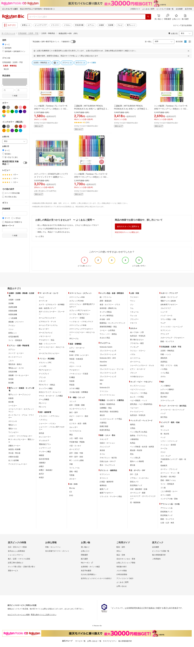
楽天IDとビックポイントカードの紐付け (96, 578)
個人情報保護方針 (159, 555)
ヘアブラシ (43, 420)
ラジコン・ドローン (137, 351)
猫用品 (132, 425)
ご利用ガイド (135, 9)
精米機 (10, 402)
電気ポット (12, 425)
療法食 (132, 465)
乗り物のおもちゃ (137, 340)
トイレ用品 (164, 373)
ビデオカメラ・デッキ (47, 322)
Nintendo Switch (106, 347)
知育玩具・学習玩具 (137, 336)
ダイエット (104, 478)
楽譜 (71, 420)
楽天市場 (188, 9)
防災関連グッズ (136, 485)
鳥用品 (132, 443)
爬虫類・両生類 (136, 450)
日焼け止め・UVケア (108, 461)
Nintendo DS (105, 388)
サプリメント (105, 474)
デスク (163, 452)
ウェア (163, 323)
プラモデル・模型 (137, 343)
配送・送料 (120, 547)
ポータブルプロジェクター (49, 353)
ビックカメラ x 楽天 (10, 9)
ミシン (10, 329)
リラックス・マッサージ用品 (111, 496)
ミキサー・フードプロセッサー (20, 436)
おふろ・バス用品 (137, 397)
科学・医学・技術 (76, 457)
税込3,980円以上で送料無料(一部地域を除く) (37, 9)
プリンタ (42, 377)
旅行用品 (163, 417)
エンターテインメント (77, 409)
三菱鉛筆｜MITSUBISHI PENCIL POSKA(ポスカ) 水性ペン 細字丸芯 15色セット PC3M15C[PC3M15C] (91, 109)
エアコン (91, 25)
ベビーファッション (137, 389)
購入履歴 (84, 559)
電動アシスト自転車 (168, 301)
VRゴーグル (74, 339)
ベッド (163, 437)
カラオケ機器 (74, 388)
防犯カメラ (134, 482)
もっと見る (39, 236)
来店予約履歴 (86, 571)
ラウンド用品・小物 (168, 319)
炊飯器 (10, 398)
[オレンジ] (4, 111)
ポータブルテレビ (46, 333)
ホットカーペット (15, 357)
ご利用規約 (156, 559)
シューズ (163, 312)
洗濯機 (110, 25)
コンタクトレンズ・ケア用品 (111, 419)
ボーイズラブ (74, 449)
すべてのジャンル (8, 33)
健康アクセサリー (106, 493)
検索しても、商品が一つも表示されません (53, 232)
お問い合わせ (121, 586)
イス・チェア (165, 456)
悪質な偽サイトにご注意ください (43, 615)
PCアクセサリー (45, 370)
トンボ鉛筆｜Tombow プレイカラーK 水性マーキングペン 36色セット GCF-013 (171, 109)
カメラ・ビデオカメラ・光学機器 (51, 305)
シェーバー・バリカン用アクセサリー (51, 428)
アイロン (11, 326)
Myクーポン (85, 563)
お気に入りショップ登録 (125, 563)
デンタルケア (44, 441)
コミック (72, 401)
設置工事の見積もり (15, 563)
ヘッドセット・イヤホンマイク (81, 322)
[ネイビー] (20, 111)
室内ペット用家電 (137, 461)
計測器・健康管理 (106, 482)
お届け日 (5, 146)
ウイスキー (134, 297)
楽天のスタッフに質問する (128, 226)
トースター (12, 406)
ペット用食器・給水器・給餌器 (142, 447)
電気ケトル (12, 429)
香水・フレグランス (107, 465)
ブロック (133, 373)
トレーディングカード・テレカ (142, 365)
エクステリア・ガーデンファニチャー (143, 497)
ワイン (132, 301)
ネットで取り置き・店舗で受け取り (21, 567)
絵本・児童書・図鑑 (77, 405)
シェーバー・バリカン (47, 424)
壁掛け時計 (164, 393)
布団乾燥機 (12, 314)
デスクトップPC (45, 363)
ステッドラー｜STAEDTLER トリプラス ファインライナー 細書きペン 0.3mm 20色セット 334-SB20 (51, 177)
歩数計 (41, 466)
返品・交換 (120, 555)
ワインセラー (13, 432)
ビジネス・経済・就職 (77, 424)
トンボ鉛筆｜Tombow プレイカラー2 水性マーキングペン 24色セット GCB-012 (91, 177)
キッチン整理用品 (106, 316)
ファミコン (104, 391)
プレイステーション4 (108, 354)
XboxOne (103, 362)
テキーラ (133, 323)
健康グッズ (104, 489)
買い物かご (85, 547)
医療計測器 (104, 426)
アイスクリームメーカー (17, 464)
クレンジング (105, 447)
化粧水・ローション (107, 443)
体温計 (41, 477)
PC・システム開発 (76, 460)
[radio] (3, 44)
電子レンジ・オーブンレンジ (19, 395)
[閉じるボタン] (189, 51)
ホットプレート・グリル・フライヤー (21, 416)
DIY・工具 (134, 474)
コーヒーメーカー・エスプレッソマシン (21, 410)
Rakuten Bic (13, 16)
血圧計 (41, 474)
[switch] (25, 163)
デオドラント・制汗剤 (108, 458)
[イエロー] (8, 111)
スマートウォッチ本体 (77, 325)
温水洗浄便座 (44, 459)
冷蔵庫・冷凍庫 (14, 300)
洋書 (71, 464)
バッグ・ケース (166, 316)
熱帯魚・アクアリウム (138, 436)
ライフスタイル (75, 431)
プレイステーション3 (108, 373)
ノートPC (42, 366)
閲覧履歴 (84, 555)
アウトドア (164, 334)
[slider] (2, 85)
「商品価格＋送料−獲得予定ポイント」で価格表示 (50, 42)
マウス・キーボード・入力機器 (51, 396)
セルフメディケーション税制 (19, 615)
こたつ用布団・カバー (169, 491)
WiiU (101, 380)
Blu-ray (72, 488)
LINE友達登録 (121, 574)
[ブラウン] (16, 107)
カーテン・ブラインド (169, 469)
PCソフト (42, 407)
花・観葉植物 (135, 502)
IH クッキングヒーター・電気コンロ (21, 440)
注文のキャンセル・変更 (125, 559)
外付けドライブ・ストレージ (50, 392)
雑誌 (71, 435)
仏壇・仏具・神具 (167, 523)
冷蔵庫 (101, 25)
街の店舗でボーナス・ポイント (57, 551)
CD (70, 492)
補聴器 (41, 455)
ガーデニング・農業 (137, 493)
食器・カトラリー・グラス (110, 305)
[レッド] (24, 107)
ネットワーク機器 (46, 388)
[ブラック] (4, 107)
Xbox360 (103, 365)
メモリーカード (45, 336)
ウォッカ (133, 316)
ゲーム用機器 (44, 400)
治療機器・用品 (106, 408)
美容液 (102, 450)
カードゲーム (135, 358)
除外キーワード (8, 226)
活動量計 (42, 463)
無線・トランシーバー (47, 344)
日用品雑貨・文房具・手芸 (28, 33)
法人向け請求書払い (88, 574)
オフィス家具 (165, 495)
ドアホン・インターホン (139, 478)
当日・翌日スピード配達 (17, 547)
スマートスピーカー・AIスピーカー (51, 348)
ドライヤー (55, 25)
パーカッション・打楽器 (78, 374)
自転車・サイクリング (169, 297)
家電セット (26, 25)
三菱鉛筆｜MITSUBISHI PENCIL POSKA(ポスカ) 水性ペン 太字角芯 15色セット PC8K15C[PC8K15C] (131, 109)
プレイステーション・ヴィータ (112, 369)
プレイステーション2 (108, 377)
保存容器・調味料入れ (108, 308)
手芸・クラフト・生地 (169, 365)
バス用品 (163, 369)
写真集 (71, 475)
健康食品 (103, 485)
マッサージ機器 (45, 452)
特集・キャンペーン (53, 547)
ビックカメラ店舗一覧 (165, 9)
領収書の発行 (121, 567)
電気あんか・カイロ (16, 368)
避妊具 (102, 415)
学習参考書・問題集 (77, 442)
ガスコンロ (12, 421)
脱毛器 (41, 433)
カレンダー (73, 427)
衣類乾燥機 (12, 311)
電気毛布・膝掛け (15, 364)
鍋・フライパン (106, 297)
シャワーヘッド (45, 448)
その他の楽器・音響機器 (78, 392)
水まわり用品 (105, 338)
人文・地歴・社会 (76, 438)
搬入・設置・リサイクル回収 (19, 559)
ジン (131, 305)
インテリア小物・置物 (169, 499)
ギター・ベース (75, 366)
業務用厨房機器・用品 (108, 327)
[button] (6, 81)
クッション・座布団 (168, 445)
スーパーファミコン (107, 395)
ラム (131, 308)
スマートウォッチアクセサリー (81, 329)
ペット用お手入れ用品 (138, 432)
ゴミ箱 (163, 488)
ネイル (102, 454)
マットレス (164, 430)
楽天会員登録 (187, 25)
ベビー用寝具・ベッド (138, 401)
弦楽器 (71, 381)
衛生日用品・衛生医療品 (109, 412)
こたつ (10, 361)
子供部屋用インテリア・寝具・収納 (173, 460)
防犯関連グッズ (166, 512)
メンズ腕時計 (165, 386)
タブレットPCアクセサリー (79, 311)
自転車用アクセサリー (169, 305)
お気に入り (85, 551)
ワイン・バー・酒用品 (108, 334)
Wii (101, 384)
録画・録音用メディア (47, 308)
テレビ (120, 25)
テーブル (163, 449)
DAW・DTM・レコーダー (79, 355)
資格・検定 (73, 472)
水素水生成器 (13, 457)
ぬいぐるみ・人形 (137, 332)
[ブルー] (16, 111)
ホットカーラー (45, 437)
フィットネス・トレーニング (171, 327)
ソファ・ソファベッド (169, 441)
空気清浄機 (79, 25)
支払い (119, 551)
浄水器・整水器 (14, 453)
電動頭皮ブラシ (45, 444)
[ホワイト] (12, 107)
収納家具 (163, 466)
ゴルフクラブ (165, 308)
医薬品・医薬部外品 (107, 404)
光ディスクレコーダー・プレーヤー (51, 313)
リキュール (134, 312)
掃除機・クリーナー (16, 322)
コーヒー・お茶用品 (107, 330)
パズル (132, 354)
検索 (15, 96)
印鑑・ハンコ (165, 354)
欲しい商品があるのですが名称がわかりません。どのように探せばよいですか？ (68, 225)
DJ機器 (72, 377)
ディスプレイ (44, 374)
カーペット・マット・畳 (169, 473)
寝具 (162, 426)
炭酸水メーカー (14, 446)
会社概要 (179, 9)
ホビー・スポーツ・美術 (78, 416)
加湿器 (10, 379)
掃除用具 (163, 358)
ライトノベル (74, 468)
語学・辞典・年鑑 (76, 453)
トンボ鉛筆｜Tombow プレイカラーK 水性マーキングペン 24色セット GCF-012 (51, 109)
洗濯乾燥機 (12, 307)
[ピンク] (20, 107)
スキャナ (42, 381)
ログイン (176, 25)
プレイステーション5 (108, 351)
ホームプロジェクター (47, 318)
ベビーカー (134, 408)
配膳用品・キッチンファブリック (112, 323)
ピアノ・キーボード (77, 348)
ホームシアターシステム (48, 325)
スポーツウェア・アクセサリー (172, 338)
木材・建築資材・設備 (138, 489)
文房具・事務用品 (167, 351)
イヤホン (67, 25)
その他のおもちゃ (137, 377)
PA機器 (72, 352)
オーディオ (43, 301)
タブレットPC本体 (76, 301)
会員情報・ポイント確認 (90, 567)
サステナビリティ (110, 641)
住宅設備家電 (13, 337)
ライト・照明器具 (15, 340)
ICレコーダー (44, 329)
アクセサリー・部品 (46, 340)
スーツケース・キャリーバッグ (172, 410)
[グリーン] (12, 111)
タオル (163, 377)
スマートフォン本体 (77, 297)
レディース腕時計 (167, 389)
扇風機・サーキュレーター (18, 375)
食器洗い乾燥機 (14, 449)
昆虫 (131, 454)
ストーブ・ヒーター (16, 353)
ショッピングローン (15, 555)
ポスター (72, 479)
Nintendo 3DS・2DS (108, 358)
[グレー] (8, 107)
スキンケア (104, 439)
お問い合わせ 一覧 (94, 641)
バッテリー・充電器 (77, 318)
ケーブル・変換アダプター (79, 314)
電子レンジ (131, 25)
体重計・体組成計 (46, 470)
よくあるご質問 (148, 9)
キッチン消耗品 (106, 312)
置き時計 (163, 397)
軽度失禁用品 (105, 430)
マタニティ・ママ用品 (138, 393)
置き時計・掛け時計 (168, 477)
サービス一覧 (80, 641)
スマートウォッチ (167, 401)
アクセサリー (74, 370)
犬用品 (132, 428)
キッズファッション (137, 386)
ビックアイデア (41, 25)
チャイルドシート (137, 412)
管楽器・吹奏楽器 (76, 359)
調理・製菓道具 (106, 301)
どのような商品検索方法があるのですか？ (53, 229)
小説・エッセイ (75, 446)
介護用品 (103, 423)
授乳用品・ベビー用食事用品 (141, 404)
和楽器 (71, 385)
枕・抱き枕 (164, 434)
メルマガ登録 (121, 571)
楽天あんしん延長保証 (16, 551)
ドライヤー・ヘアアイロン (49, 416)
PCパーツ (42, 403)
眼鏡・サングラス (167, 341)
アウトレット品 (166, 508)
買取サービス (13, 571)
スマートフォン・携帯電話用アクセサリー (82, 305)
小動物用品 (134, 439)
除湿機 (10, 383)
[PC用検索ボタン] (148, 17)
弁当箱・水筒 (105, 319)
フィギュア (134, 347)
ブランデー (134, 319)
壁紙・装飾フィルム (168, 480)
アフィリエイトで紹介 (124, 578)
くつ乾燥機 (12, 318)
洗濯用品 (163, 362)
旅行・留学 (73, 412)
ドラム (71, 363)
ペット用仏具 (135, 458)
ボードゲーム (135, 362)
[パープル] (24, 111)
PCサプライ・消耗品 (47, 385)
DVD (71, 496)
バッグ (163, 413)
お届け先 (5, 137)
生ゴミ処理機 (13, 460)
